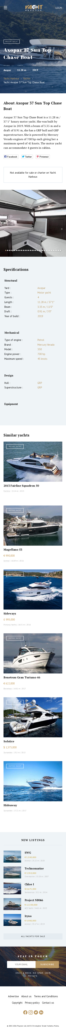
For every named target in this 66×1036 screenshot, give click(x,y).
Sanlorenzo (29, 892)
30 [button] (56, 250)
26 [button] (49, 250)
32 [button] (60, 250)
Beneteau (8, 688)
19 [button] (37, 250)
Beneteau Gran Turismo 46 (22, 677)
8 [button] (18, 250)
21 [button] (41, 250)
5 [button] (12, 250)
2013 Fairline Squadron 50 (21, 486)
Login (58, 7)
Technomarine (34, 868)
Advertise (13, 996)
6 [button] (14, 250)
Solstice (9, 741)
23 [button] (44, 250)
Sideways (10, 613)
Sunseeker (8, 752)
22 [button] (42, 250)
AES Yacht (29, 908)
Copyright (17, 1002)
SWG (28, 852)
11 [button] (23, 250)
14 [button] (28, 250)
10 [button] (21, 250)
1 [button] (5, 250)
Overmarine (30, 876)
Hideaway (10, 805)
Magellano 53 (13, 549)
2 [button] (7, 250)
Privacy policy (32, 1002)
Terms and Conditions (46, 996)
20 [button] (39, 250)
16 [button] (32, 250)
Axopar (7, 70)
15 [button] (30, 250)
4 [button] (11, 250)
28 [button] (53, 250)
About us (26, 996)
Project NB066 (34, 900)
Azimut (7, 561)
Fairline (7, 491)
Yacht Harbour (34, 8)
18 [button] (35, 250)
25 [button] (48, 250)
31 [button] (58, 250)
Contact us (48, 1002)
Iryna (28, 916)
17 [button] (33, 250)
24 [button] (46, 250)
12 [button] (25, 250)
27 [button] (51, 250)
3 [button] (9, 250)
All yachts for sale (33, 936)
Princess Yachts (10, 624)
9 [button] (19, 250)
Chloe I (29, 884)
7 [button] (16, 250)
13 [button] (26, 250)
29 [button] (55, 250)
